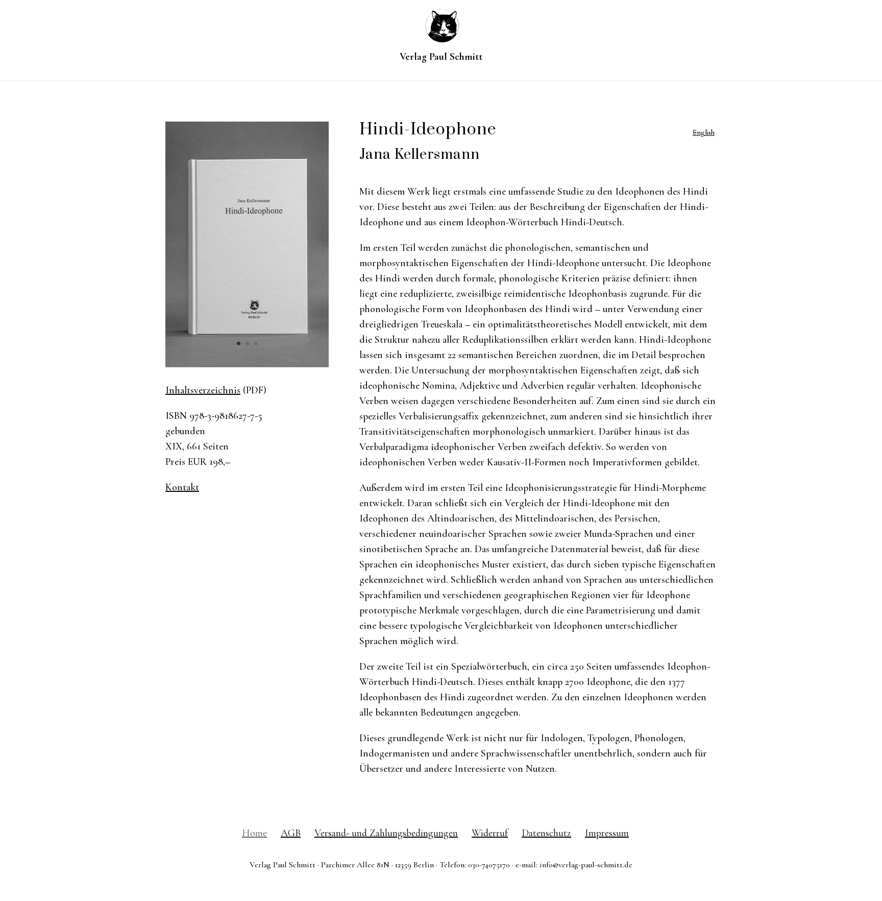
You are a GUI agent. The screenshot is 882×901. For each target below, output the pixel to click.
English (704, 132)
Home (254, 833)
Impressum (607, 833)
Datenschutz (546, 833)
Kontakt (182, 487)
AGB (291, 833)
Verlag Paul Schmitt (441, 58)
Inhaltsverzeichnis (202, 390)
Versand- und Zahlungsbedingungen (386, 833)
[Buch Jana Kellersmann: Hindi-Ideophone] (247, 364)
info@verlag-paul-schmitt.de (586, 865)
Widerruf (490, 833)
